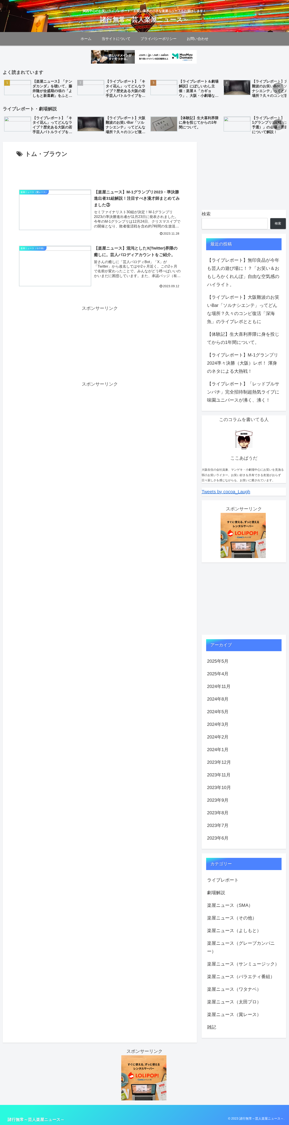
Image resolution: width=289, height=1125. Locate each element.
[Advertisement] (99, 172)
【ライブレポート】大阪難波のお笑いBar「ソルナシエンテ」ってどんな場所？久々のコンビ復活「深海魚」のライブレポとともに (243, 309)
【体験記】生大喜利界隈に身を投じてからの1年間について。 (243, 338)
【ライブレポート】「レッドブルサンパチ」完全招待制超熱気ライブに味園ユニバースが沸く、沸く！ (243, 392)
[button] (278, 88)
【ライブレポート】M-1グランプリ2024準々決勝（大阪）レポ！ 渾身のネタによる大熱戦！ (242, 363)
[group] (39, 88)
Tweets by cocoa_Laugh (226, 491)
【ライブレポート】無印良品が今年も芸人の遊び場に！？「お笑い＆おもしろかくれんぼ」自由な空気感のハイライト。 (243, 272)
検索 (206, 213)
